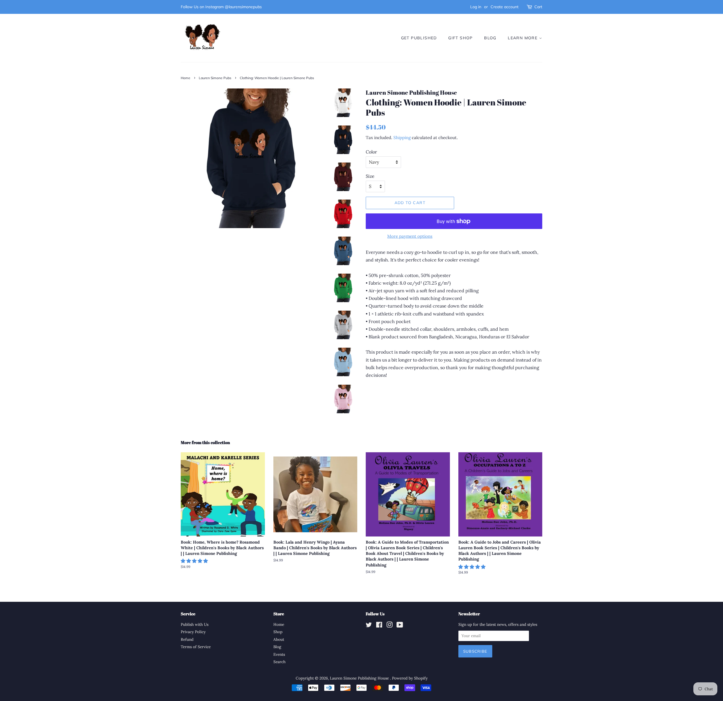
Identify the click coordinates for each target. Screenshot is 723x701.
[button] (195, 561)
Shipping (402, 137)
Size (370, 176)
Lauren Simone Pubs (215, 78)
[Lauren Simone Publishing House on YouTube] (400, 625)
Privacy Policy (193, 631)
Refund (187, 639)
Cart (538, 6)
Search (279, 661)
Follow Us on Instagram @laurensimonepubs (221, 6)
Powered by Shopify (410, 678)
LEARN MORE (523, 37)
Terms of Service (196, 646)
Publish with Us (194, 624)
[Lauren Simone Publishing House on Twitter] (369, 625)
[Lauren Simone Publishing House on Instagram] (389, 625)
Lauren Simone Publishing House (360, 678)
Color (371, 152)
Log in (475, 6)
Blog (277, 646)
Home (185, 78)
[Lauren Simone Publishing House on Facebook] (379, 625)
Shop (277, 631)
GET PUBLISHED (419, 37)
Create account (505, 6)
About (278, 639)
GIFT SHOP (460, 37)
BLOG (490, 37)
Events (279, 654)
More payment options (409, 236)
